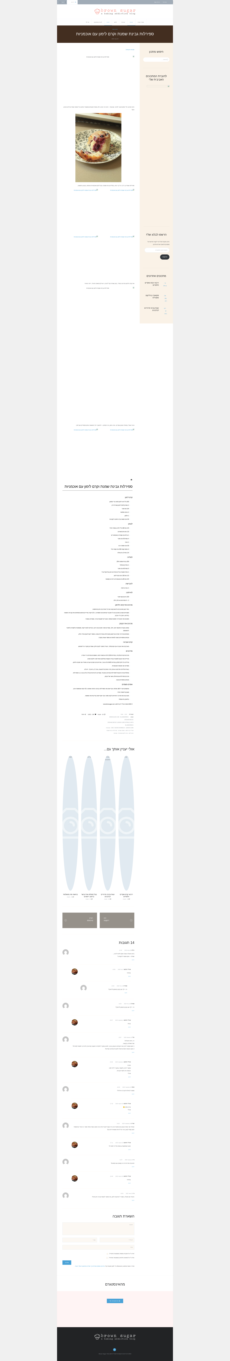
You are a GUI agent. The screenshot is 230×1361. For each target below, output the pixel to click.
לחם (115, 22)
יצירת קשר (157, 2)
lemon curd (129, 727)
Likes (91, 714)
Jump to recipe (130, 49)
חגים (108, 22)
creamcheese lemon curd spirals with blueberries (120, 724)
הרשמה (164, 257)
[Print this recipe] (131, 480)
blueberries (124, 717)
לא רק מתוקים (98, 22)
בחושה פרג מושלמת (70, 894)
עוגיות (123, 22)
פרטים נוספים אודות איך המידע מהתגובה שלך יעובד (90, 1266)
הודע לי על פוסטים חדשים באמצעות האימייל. (121, 1257)
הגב (133, 959)
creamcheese (128, 719)
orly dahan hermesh (118, 727)
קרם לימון (131, 733)
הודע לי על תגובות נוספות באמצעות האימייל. (121, 1253)
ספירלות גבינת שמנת (112, 730)
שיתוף (82, 714)
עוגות (131, 22)
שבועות (115, 733)
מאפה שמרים (121, 730)
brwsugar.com (114, 717)
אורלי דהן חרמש (129, 730)
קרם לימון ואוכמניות (123, 733)
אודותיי (165, 2)
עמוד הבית (141, 22)
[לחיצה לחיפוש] (75, 2)
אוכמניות (108, 727)
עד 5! (87, 22)
